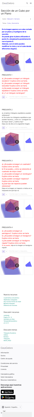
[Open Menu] (31, 3)
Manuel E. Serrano (13, 19)
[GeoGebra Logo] (8, 3)
